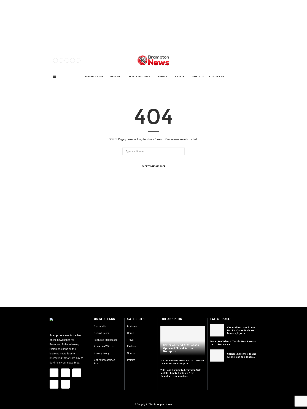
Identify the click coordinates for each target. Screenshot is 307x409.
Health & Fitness (139, 76)
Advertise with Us (104, 346)
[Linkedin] (78, 60)
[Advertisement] (106, 25)
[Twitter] (61, 60)
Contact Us (100, 326)
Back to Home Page (154, 166)
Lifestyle (115, 76)
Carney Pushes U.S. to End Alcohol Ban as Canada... (241, 355)
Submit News (101, 333)
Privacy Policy (101, 353)
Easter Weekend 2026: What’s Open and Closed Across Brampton (181, 348)
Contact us (216, 76)
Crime (130, 333)
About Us (198, 76)
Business (132, 326)
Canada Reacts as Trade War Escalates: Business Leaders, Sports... (241, 330)
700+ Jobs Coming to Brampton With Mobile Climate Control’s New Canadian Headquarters (180, 373)
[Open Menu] (54, 76)
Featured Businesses (105, 339)
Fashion (131, 346)
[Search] (252, 76)
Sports (179, 76)
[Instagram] (66, 60)
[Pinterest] (72, 60)
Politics (131, 360)
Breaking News (94, 76)
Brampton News (163, 404)
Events (162, 76)
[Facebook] (55, 60)
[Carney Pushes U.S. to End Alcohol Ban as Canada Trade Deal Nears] (217, 355)
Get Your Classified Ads (104, 362)
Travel (130, 339)
